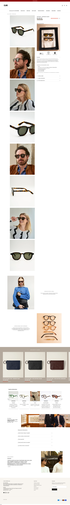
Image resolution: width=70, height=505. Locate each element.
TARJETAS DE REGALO (41, 10)
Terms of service (36, 487)
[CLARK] (6, 5)
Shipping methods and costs (37, 485)
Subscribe (54, 489)
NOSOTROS (59, 10)
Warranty (35, 486)
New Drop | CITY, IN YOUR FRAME (14, 10)
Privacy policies (36, 488)
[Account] (62, 5)
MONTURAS (28, 10)
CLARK (6, 499)
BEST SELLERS (34, 10)
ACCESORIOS (48, 10)
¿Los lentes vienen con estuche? (23, 445)
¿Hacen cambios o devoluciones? (23, 436)
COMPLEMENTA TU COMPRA (35, 349)
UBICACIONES (54, 10)
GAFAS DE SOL (23, 10)
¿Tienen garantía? (21, 439)
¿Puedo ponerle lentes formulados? (24, 442)
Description (38, 57)
